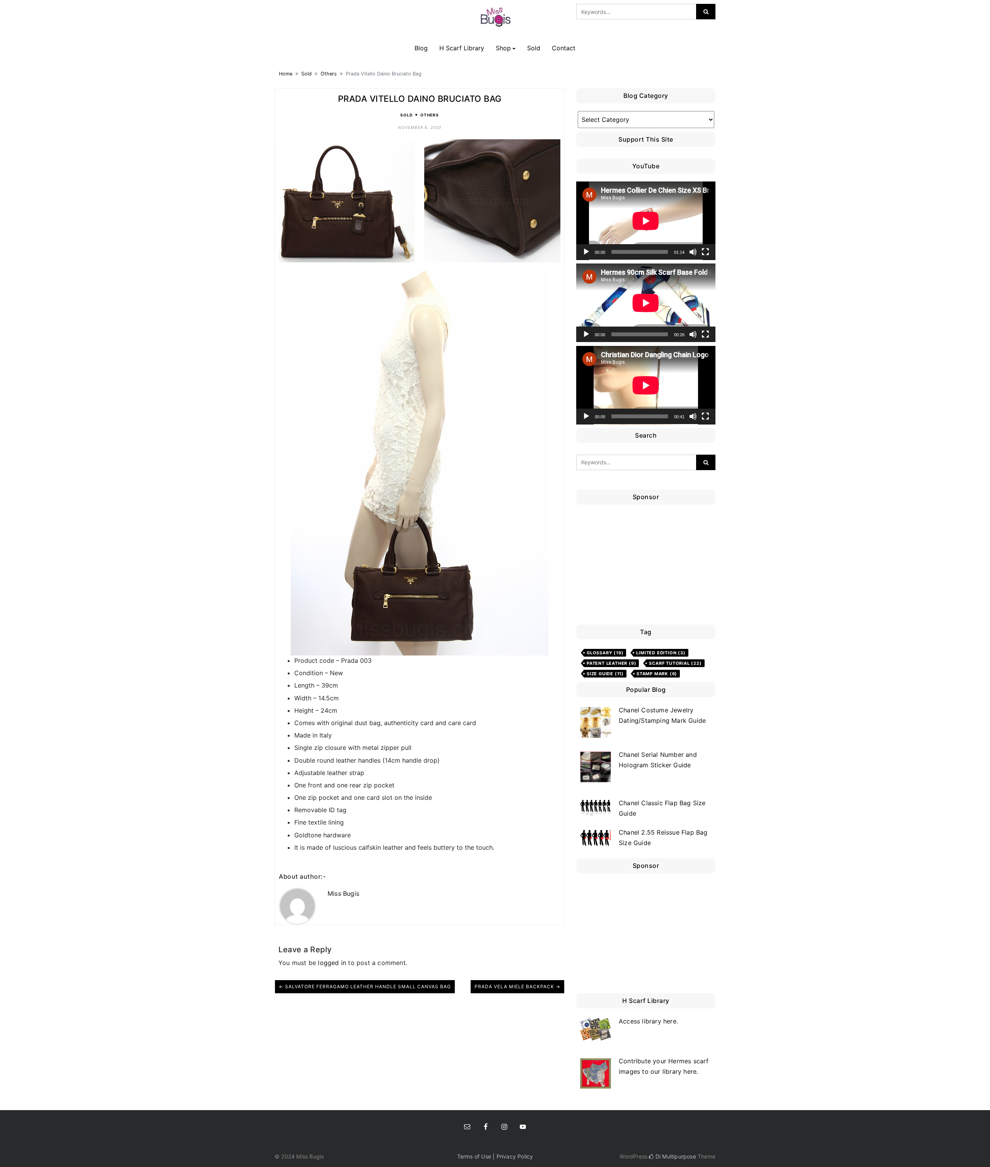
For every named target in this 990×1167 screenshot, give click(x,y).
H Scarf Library (461, 48)
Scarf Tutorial (675, 663)
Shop (503, 48)
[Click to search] (705, 11)
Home (285, 74)
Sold (533, 48)
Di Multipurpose (675, 1156)
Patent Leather (611, 663)
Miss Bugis (343, 893)
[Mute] (693, 252)
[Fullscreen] (705, 252)
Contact (563, 48)
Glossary (605, 652)
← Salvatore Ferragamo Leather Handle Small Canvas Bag (365, 986)
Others (329, 74)
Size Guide (605, 673)
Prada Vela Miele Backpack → (517, 986)
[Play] (586, 252)
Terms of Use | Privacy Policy (495, 1156)
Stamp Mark (657, 673)
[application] (645, 220)
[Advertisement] (647, 566)
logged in (332, 963)
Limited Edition (660, 652)
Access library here (647, 1021)
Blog (421, 48)
